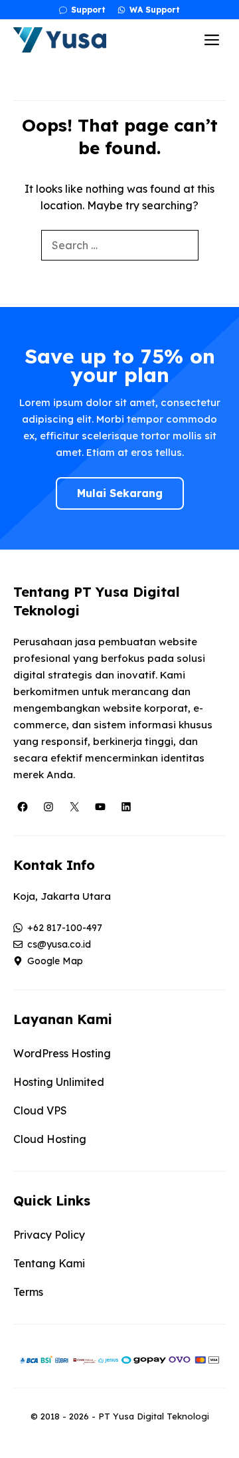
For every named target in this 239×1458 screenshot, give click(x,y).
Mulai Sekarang (120, 493)
